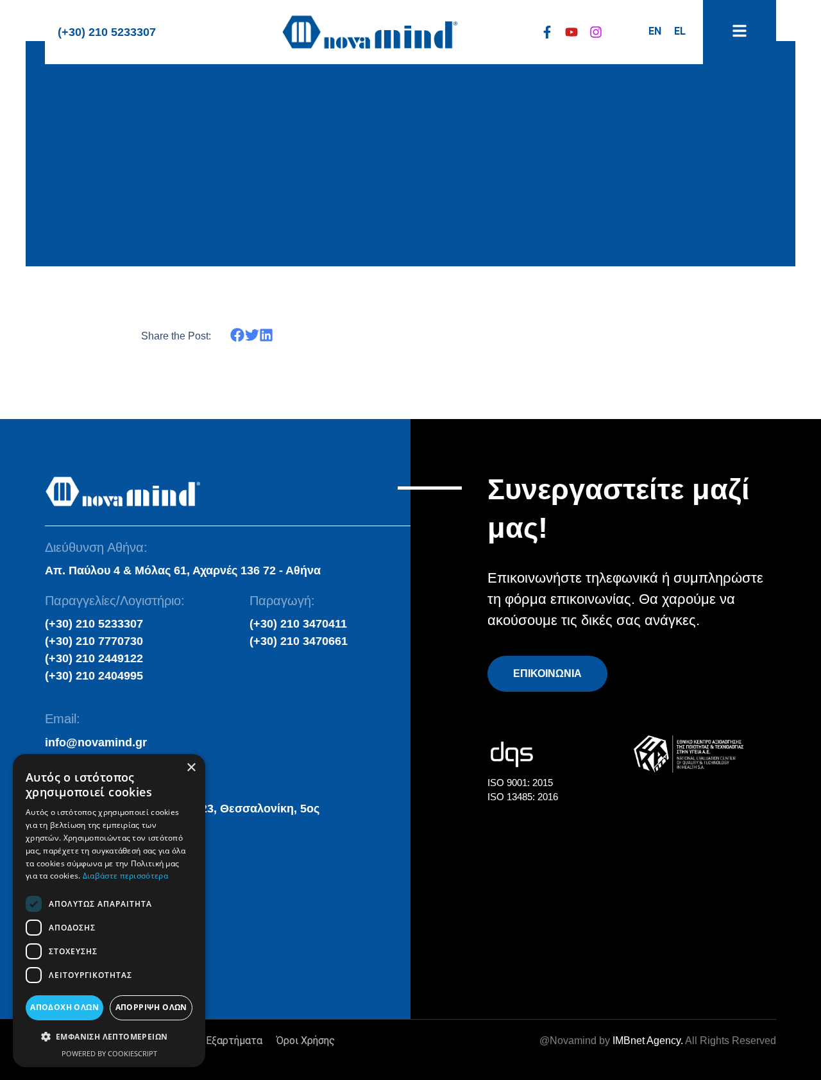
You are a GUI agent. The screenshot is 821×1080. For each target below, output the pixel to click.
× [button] (191, 768)
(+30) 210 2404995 (94, 675)
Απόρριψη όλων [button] (151, 1007)
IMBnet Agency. (648, 1040)
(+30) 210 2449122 (94, 658)
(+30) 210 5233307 (107, 32)
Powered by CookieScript (109, 1053)
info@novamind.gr (96, 742)
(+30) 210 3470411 (298, 623)
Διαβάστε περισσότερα (125, 875)
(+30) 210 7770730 (94, 641)
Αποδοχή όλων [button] (64, 1007)
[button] (237, 335)
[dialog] (109, 910)
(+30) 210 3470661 (299, 641)
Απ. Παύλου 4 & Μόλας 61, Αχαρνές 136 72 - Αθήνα (183, 570)
